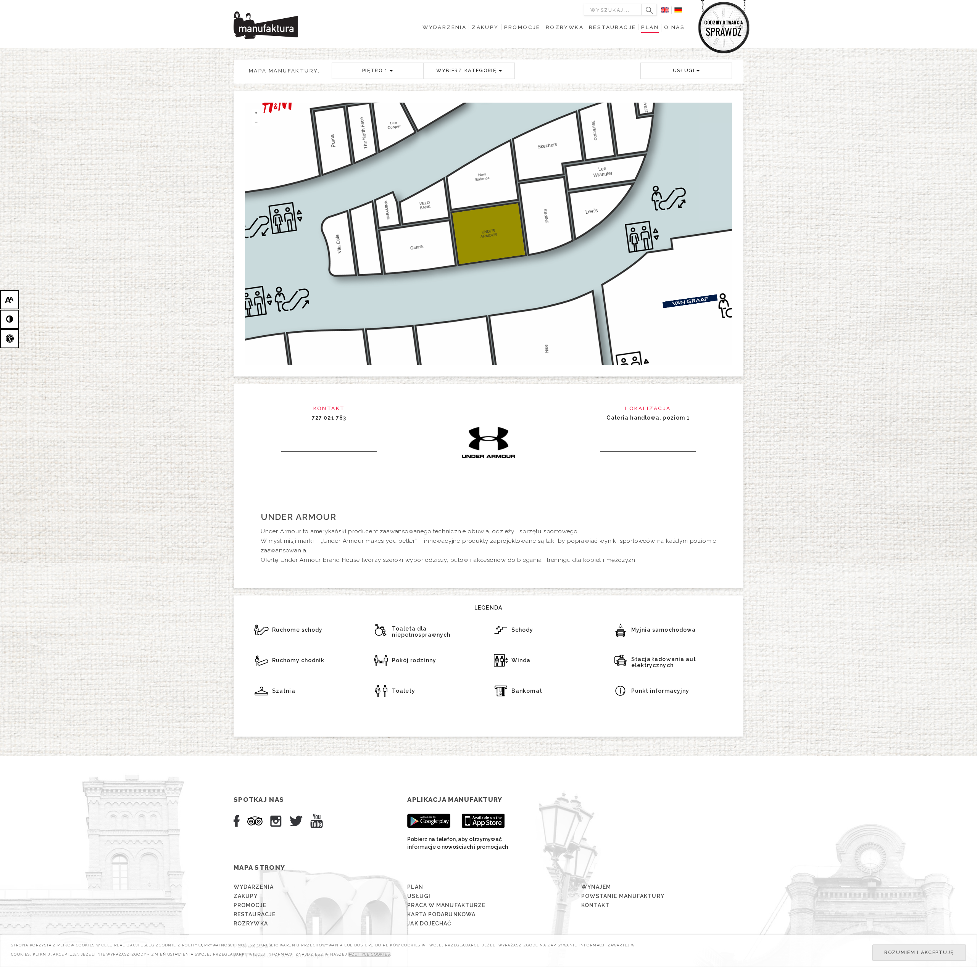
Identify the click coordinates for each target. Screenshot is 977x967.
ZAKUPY (246, 896)
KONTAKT (595, 905)
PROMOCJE (250, 905)
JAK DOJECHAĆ (429, 923)
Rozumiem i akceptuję (919, 952)
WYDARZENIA (254, 887)
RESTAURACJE (255, 914)
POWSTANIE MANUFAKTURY (622, 896)
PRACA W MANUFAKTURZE (446, 905)
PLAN (415, 887)
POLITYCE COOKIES (369, 954)
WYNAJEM (596, 887)
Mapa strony (259, 867)
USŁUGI (418, 896)
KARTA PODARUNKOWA (441, 914)
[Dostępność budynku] (9, 338)
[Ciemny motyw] (9, 319)
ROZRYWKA (251, 923)
